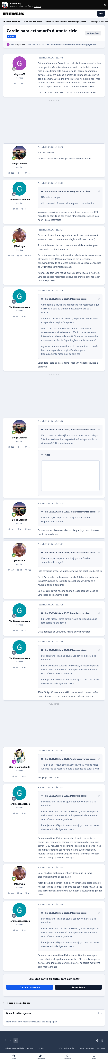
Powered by (91, 1048)
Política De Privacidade (14, 1048)
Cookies (41, 1048)
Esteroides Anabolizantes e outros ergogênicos (73, 44)
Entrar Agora (78, 987)
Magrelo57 (20, 44)
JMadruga (19, 246)
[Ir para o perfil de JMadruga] (19, 235)
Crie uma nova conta (30, 987)
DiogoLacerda (19, 163)
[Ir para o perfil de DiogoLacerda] (19, 153)
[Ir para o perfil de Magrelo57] (8, 44)
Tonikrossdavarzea (19, 199)
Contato (30, 1048)
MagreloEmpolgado (19, 767)
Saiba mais (5, 5)
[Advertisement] (54, 121)
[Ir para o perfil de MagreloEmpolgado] (19, 756)
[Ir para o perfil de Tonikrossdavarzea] (19, 189)
